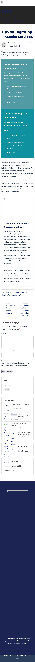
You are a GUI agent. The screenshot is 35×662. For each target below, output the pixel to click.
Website (26, 351)
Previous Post (11, 308)
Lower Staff (17, 295)
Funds (10, 295)
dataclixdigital (15, 46)
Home (3, 19)
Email (15, 351)
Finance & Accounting (17, 19)
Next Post (25, 309)
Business (9, 292)
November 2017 (16, 466)
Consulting (16, 292)
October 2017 (9, 470)
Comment (5, 334)
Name (3, 351)
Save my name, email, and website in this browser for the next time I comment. (15, 364)
